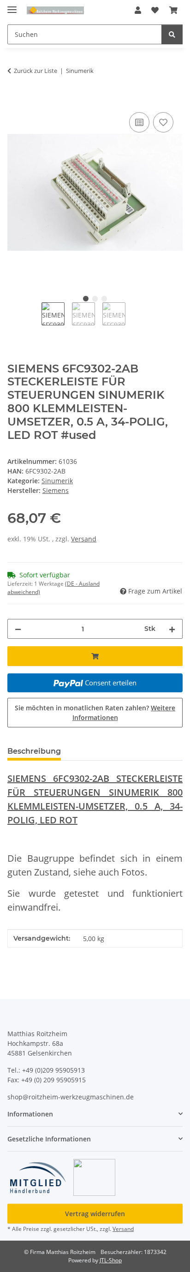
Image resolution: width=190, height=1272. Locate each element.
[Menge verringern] (18, 628)
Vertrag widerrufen (95, 1213)
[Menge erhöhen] (172, 628)
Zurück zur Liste (35, 70)
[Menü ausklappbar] (12, 6)
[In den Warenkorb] (14, 100)
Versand (83, 538)
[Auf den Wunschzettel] (163, 122)
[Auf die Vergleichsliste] (139, 122)
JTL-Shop (111, 1260)
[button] (138, 10)
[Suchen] (172, 34)
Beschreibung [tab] (34, 751)
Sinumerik (57, 480)
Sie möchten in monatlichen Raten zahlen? (95, 712)
